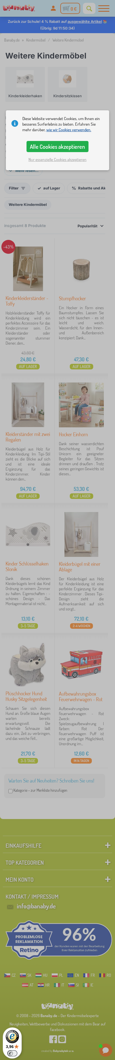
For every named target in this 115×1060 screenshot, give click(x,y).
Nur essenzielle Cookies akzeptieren (57, 159)
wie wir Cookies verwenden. (68, 129)
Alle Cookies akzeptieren (57, 146)
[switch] (12, 1053)
